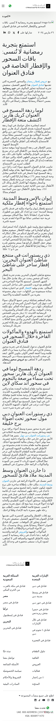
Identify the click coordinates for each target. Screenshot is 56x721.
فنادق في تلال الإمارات (39, 621)
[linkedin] (35, 700)
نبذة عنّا (7, 651)
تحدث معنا (40, 708)
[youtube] (43, 700)
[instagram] (48, 700)
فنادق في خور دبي (41, 603)
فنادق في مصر (10, 602)
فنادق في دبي (39, 586)
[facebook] (53, 700)
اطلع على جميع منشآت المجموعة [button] (37, 695)
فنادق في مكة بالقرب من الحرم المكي (14, 588)
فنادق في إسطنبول (13, 615)
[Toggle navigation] (3, 6)
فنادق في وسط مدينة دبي (40, 594)
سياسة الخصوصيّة (12, 671)
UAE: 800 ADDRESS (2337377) (33, 712)
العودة (5, 16)
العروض (36, 664)
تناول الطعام (38, 651)
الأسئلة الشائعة (11, 664)
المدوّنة (36, 684)
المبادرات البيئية (11, 684)
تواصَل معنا (8, 658)
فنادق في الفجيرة (41, 640)
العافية (35, 658)
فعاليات (36, 671)
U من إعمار (38, 677)
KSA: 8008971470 (34, 716)
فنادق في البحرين (12, 628)
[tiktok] (39, 700)
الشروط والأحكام (12, 677)
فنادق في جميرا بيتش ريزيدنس (40, 611)
